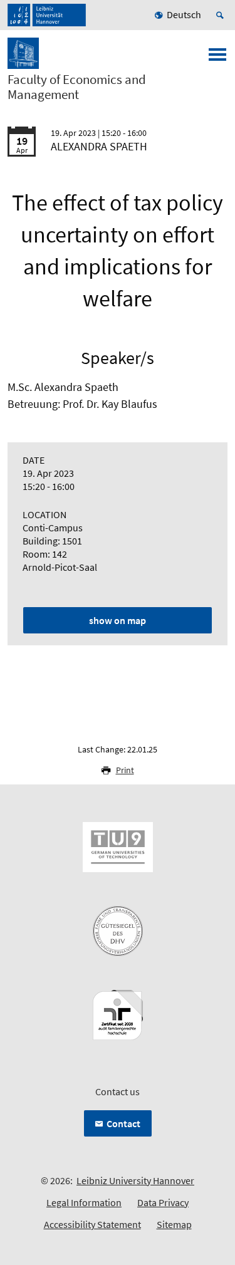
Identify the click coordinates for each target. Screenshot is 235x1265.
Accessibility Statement (92, 1224)
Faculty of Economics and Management (77, 87)
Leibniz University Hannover (135, 1180)
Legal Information (84, 1202)
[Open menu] (217, 58)
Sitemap (174, 1224)
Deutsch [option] (184, 14)
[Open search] (221, 15)
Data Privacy (163, 1202)
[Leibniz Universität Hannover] (47, 15)
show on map (117, 620)
